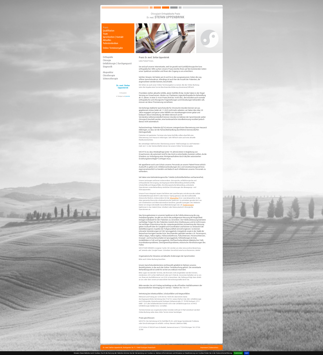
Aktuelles (107, 40)
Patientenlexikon (110, 43)
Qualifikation (108, 30)
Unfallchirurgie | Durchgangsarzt (117, 63)
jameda (127, 96)
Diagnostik (107, 66)
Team (105, 33)
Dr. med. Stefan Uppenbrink (123, 86)
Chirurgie (107, 60)
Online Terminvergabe (113, 47)
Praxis (105, 27)
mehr (247, 353)
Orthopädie (108, 57)
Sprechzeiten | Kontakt (113, 36)
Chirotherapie (109, 75)
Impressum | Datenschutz (209, 347)
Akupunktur (108, 72)
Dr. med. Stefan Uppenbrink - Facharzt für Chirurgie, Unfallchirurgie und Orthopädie (162, 14)
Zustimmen (238, 353)
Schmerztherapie (110, 78)
